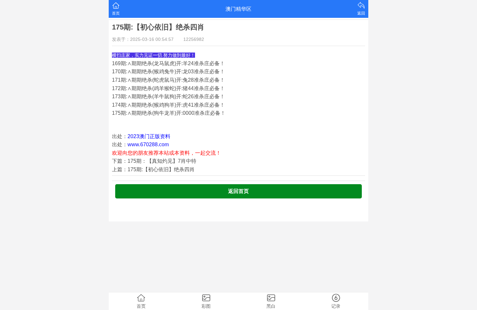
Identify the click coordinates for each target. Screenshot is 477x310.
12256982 (193, 39)
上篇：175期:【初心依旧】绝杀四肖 (153, 169)
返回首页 (238, 191)
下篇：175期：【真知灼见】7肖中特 (154, 161)
